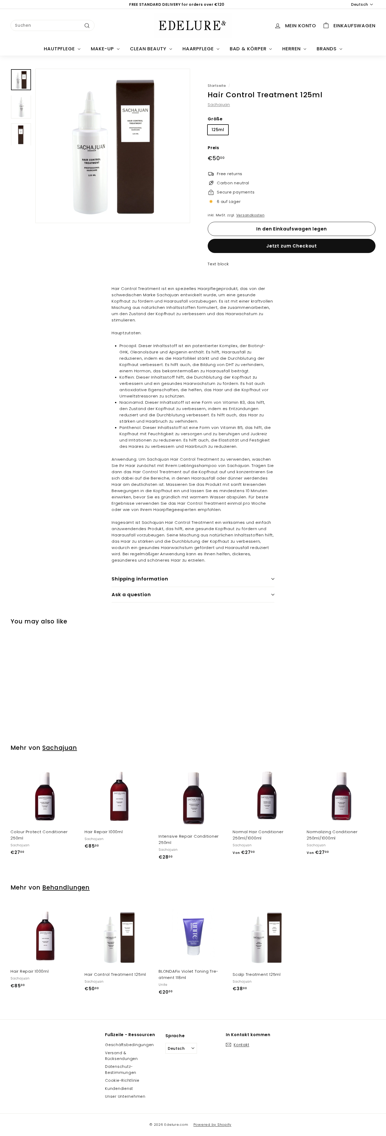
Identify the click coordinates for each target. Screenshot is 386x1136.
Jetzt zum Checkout (291, 246)
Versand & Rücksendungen (121, 1055)
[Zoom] (113, 146)
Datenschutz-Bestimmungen (120, 1069)
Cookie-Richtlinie (122, 1080)
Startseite (217, 85)
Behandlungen (66, 887)
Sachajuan (219, 104)
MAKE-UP (103, 48)
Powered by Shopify (213, 1124)
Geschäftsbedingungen (129, 1044)
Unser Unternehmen (125, 1096)
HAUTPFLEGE (60, 48)
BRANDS (327, 48)
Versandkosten (250, 215)
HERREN (292, 48)
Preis (213, 148)
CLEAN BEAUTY (149, 48)
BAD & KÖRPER (249, 48)
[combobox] (53, 25)
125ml (218, 130)
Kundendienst (119, 1088)
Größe (215, 119)
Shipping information (140, 578)
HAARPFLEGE (198, 48)
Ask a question (131, 594)
